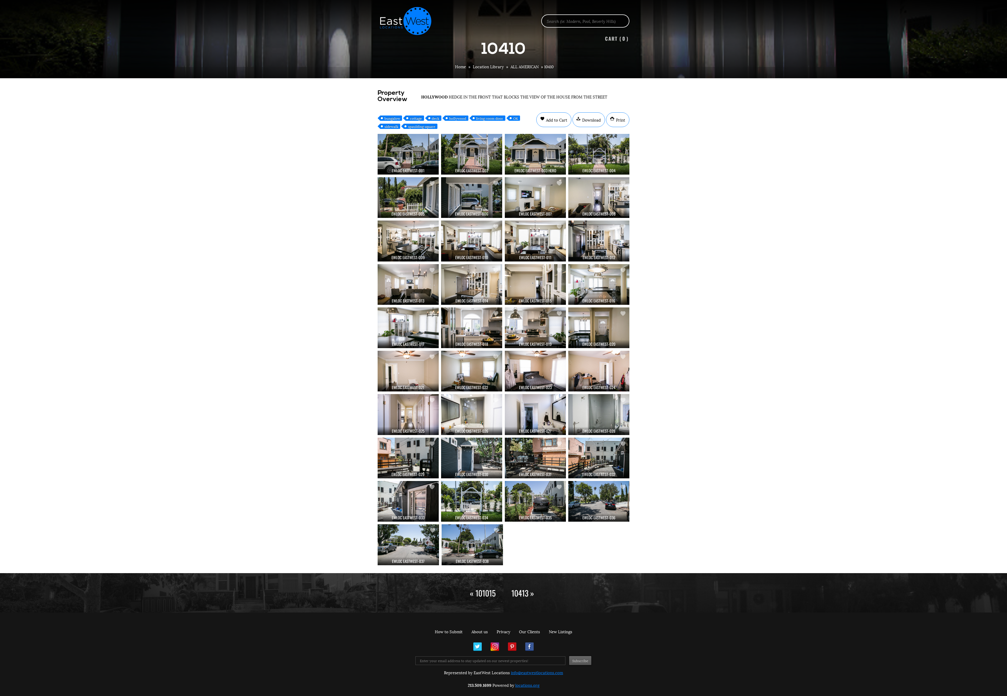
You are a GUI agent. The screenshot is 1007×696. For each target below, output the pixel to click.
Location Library (488, 66)
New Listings (560, 631)
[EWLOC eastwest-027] (535, 414)
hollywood (457, 118)
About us (480, 631)
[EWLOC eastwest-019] (535, 327)
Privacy (503, 631)
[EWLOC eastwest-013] (408, 284)
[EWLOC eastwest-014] (471, 284)
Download (591, 120)
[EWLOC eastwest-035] (535, 501)
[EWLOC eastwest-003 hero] (535, 154)
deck (435, 118)
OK (515, 118)
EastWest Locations (409, 21)
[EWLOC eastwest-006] (471, 197)
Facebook (529, 646)
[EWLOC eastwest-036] (598, 501)
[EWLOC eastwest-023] (535, 371)
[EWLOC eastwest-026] (471, 414)
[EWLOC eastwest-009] (408, 241)
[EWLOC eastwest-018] (471, 327)
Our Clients (529, 631)
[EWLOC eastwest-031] (535, 458)
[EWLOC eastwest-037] (408, 544)
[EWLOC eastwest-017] (408, 327)
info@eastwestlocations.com (537, 672)
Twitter (477, 646)
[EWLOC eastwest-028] (598, 414)
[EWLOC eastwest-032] (598, 458)
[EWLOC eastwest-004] (598, 154)
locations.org (527, 685)
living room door (489, 118)
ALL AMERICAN (525, 66)
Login (1000, 17)
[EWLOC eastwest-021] (408, 371)
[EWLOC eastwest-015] (535, 284)
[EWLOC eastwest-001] (408, 154)
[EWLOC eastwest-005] (408, 197)
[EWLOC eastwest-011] (535, 241)
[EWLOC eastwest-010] (471, 241)
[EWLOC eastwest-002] (471, 154)
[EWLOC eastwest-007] (535, 197)
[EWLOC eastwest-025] (408, 414)
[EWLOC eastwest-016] (598, 284)
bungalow (392, 118)
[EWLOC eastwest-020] (598, 327)
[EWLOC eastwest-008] (598, 197)
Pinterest (512, 646)
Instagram (495, 646)
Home (460, 66)
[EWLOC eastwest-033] (408, 501)
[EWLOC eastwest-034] (471, 501)
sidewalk (391, 126)
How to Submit (449, 631)
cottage (416, 118)
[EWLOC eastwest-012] (598, 241)
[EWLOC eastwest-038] (472, 544)
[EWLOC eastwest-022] (471, 371)
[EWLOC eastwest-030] (471, 458)
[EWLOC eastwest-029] (408, 458)
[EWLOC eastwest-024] (598, 371)
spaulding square (421, 126)
